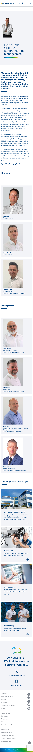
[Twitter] (28, 694)
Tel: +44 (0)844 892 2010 (17, 675)
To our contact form (16, 685)
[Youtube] (28, 704)
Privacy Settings (6, 741)
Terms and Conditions (7, 735)
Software (4, 708)
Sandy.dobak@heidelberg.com (15, 352)
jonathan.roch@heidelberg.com (16, 293)
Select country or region (8, 738)
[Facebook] (28, 701)
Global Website (5, 713)
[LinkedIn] (28, 697)
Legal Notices (5, 730)
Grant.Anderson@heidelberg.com (16, 470)
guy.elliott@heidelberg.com (15, 431)
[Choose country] (23, 3)
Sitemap (3, 722)
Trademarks (4, 719)
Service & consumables (8, 705)
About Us (4, 693)
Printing (3, 699)
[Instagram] (28, 708)
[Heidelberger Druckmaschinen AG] (8, 3)
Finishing (4, 702)
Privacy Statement (6, 732)
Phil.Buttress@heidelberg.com (15, 391)
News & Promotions (7, 696)
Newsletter (4, 716)
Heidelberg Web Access (8, 725)
